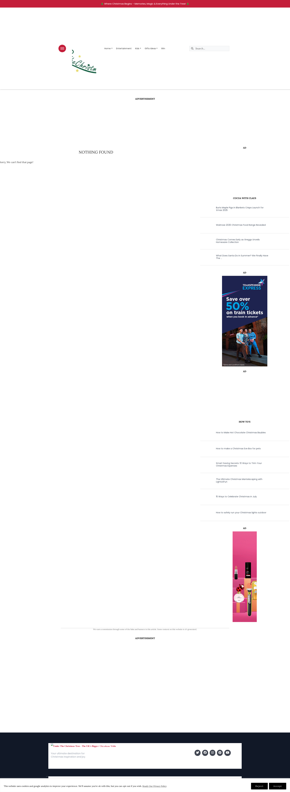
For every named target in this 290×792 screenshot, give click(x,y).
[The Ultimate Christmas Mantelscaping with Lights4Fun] (205, 480)
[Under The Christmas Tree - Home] (83, 746)
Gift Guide (151, 761)
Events (149, 766)
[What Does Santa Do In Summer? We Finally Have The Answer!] (205, 257)
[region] (145, 785)
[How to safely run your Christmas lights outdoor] (205, 512)
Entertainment (124, 48)
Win (163, 48)
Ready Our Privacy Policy (154, 786)
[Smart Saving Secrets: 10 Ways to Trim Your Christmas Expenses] (205, 464)
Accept (277, 786)
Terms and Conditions (109, 766)
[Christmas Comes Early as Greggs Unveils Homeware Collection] (205, 241)
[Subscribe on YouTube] (227, 753)
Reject (259, 786)
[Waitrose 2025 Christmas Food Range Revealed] (205, 225)
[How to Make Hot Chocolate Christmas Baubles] (205, 432)
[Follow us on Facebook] (205, 753)
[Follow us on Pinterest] (220, 753)
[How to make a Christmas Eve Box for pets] (205, 448)
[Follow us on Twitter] (198, 753)
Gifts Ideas (150, 48)
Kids (137, 48)
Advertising (103, 761)
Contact (101, 757)
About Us (102, 752)
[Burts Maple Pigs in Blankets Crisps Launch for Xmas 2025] (205, 209)
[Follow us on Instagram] (212, 753)
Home (107, 48)
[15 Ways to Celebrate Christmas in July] (205, 496)
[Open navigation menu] (62, 48)
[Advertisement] (145, 123)
